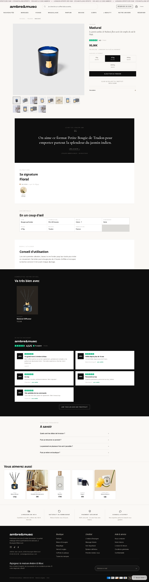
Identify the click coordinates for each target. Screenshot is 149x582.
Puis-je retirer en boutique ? (50, 453)
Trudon (30, 18)
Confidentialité (119, 553)
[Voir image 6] (59, 100)
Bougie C (82, 494)
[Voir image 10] (25, 109)
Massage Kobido (91, 542)
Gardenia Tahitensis (105, 494)
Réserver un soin (125, 6)
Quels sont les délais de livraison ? (52, 433)
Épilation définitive (91, 549)
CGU (48, 578)
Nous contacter (120, 538)
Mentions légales (40, 578)
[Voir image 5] (50, 100)
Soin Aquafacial (91, 546)
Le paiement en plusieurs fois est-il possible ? (56, 446)
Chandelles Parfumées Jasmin (37, 494)
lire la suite (73, 149)
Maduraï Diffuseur (15, 494)
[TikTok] (14, 547)
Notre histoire (119, 542)
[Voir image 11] (33, 109)
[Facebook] (18, 547)
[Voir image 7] (67, 100)
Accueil (22, 18)
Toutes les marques (62, 556)
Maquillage (59, 546)
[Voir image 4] (42, 100)
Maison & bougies (62, 542)
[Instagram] (11, 547)
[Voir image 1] (16, 100)
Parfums (58, 538)
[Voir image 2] (25, 100)
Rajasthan (60, 494)
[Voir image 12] (42, 109)
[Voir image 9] (16, 109)
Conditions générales (122, 549)
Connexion (141, 6)
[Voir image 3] (33, 100)
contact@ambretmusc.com (28, 554)
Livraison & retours (121, 546)
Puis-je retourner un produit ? (50, 440)
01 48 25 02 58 (14, 554)
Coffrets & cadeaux (62, 553)
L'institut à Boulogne (92, 538)
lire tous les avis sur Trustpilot (74, 407)
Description (92, 90)
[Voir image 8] (76, 100)
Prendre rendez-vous (93, 553)
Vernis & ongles (61, 549)
